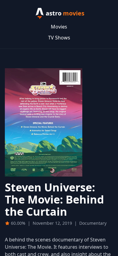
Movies (59, 26)
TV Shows (59, 37)
